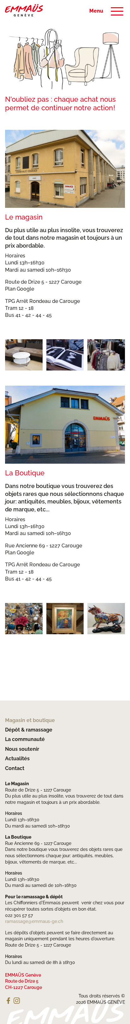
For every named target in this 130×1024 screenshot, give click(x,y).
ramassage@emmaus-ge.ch (34, 921)
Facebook (8, 1000)
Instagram (17, 1000)
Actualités (17, 759)
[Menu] (117, 11)
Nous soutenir (22, 749)
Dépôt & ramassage (28, 730)
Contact (14, 768)
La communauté (25, 739)
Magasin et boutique (30, 720)
